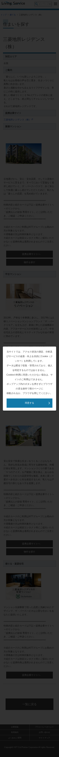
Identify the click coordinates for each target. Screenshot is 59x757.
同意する (29, 403)
